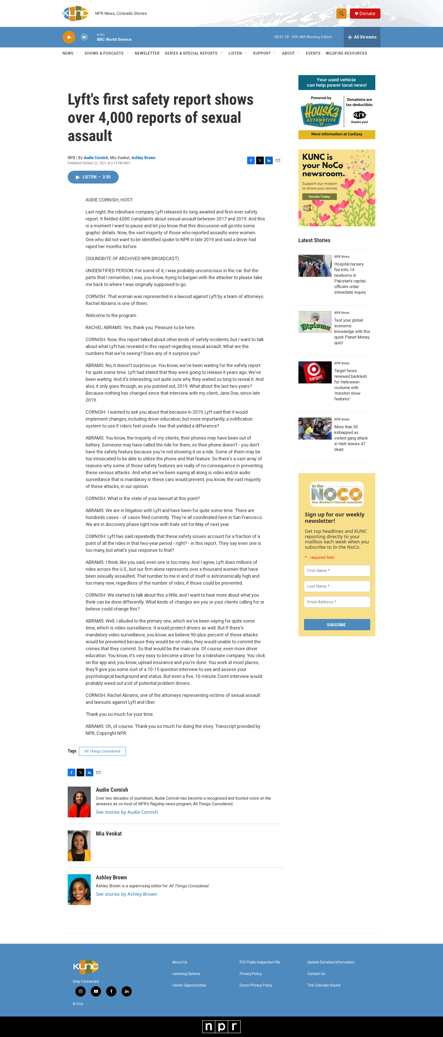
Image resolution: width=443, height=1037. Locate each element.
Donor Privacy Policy (256, 985)
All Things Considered (102, 751)
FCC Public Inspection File (260, 962)
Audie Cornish (96, 157)
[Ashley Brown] (79, 889)
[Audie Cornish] (79, 802)
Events (313, 53)
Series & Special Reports (191, 53)
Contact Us (316, 974)
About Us (179, 962)
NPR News (341, 257)
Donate (367, 13)
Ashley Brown (143, 157)
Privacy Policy (251, 974)
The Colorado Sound (323, 985)
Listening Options (186, 974)
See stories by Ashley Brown (126, 894)
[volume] (84, 37)
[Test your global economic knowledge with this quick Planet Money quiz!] (315, 322)
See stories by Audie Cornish (127, 812)
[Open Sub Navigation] (77, 53)
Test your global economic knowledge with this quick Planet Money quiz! (352, 331)
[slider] (92, 37)
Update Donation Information (331, 962)
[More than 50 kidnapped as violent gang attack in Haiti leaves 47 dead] (315, 429)
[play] (69, 37)
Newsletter (147, 53)
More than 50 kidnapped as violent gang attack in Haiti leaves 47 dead (351, 438)
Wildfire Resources (346, 53)
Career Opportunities (189, 985)
